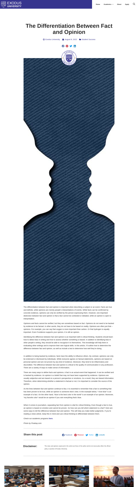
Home (98, 4)
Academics (107, 4)
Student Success (88, 39)
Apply (127, 4)
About (119, 4)
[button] (63, 46)
